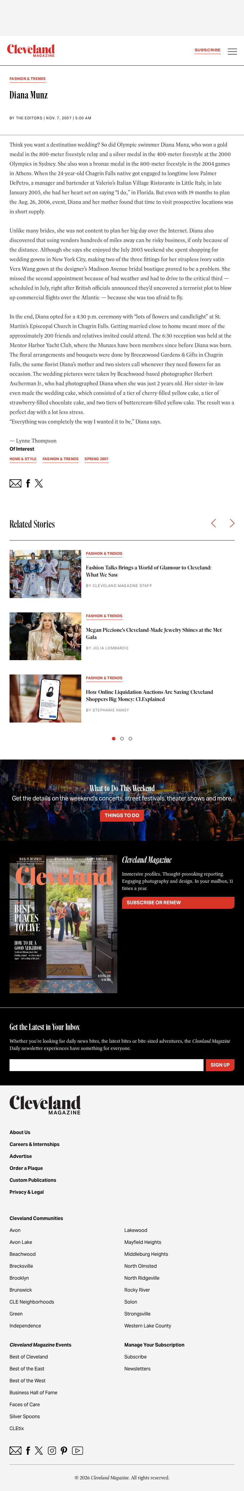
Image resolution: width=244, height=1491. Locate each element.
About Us (20, 1132)
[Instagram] (52, 1451)
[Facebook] (28, 1451)
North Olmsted (140, 1266)
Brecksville (21, 1266)
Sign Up (220, 1065)
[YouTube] (77, 1451)
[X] (39, 1451)
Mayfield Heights (142, 1242)
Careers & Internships (35, 1144)
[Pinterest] (64, 1451)
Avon (15, 1230)
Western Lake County (147, 1326)
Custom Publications (33, 1180)
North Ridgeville (141, 1278)
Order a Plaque (26, 1168)
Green (16, 1314)
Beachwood (23, 1254)
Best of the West (28, 1381)
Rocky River (137, 1290)
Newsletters (137, 1369)
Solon (130, 1302)
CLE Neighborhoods (32, 1302)
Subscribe (208, 50)
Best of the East (27, 1369)
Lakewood (135, 1230)
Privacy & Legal (27, 1192)
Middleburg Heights (146, 1254)
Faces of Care (25, 1404)
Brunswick (21, 1290)
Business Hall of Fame (33, 1393)
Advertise (21, 1156)
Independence (25, 1326)
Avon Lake (21, 1242)
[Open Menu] (232, 52)
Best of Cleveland (29, 1357)
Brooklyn (19, 1278)
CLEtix (17, 1428)
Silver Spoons (25, 1416)
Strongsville (137, 1314)
